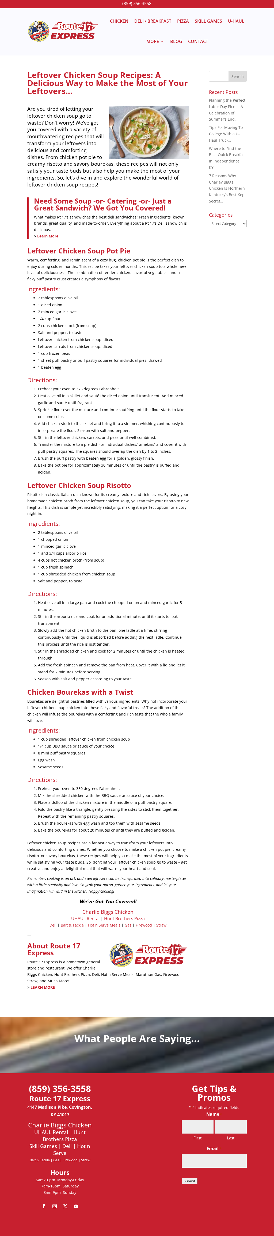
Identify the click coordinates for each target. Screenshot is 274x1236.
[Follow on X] (65, 1206)
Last (230, 1137)
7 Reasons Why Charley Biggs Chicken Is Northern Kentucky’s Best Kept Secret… (227, 188)
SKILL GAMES (208, 21)
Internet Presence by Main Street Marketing (137, 1221)
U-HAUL (236, 21)
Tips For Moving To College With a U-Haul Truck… (226, 134)
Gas (128, 925)
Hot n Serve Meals (104, 925)
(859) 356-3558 (136, 3)
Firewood (144, 925)
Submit (189, 1181)
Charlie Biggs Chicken (108, 911)
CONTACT (198, 41)
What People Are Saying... (137, 1038)
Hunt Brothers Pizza (124, 918)
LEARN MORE (43, 987)
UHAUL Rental (85, 918)
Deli (53, 925)
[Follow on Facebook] (44, 1206)
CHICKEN (119, 21)
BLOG (176, 41)
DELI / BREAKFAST (152, 21)
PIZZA (183, 21)
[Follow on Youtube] (76, 1206)
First (197, 1137)
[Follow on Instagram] (54, 1206)
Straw (161, 925)
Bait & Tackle (72, 925)
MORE (152, 41)
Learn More (47, 236)
